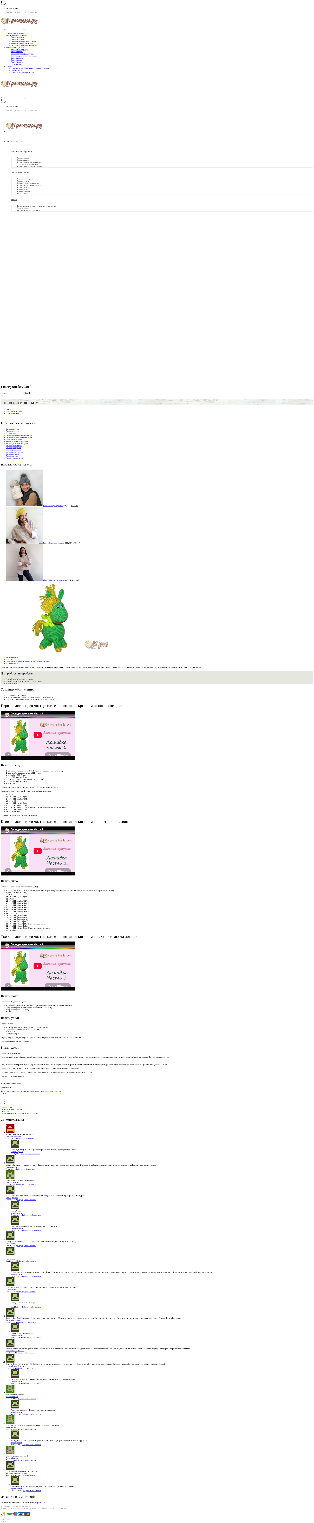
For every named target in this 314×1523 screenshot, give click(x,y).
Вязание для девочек (13, 450)
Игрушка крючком (54, 1091)
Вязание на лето (12, 456)
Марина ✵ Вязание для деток (17, 1473)
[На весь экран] (4, 1519)
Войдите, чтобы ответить (25, 1139)
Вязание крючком (12, 429)
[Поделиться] (7, 1519)
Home (8, 409)
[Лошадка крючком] (54, 653)
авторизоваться (39, 1503)
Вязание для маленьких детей (17, 444)
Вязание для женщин (14, 446)
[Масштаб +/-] (2, 1519)
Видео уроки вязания (14, 411)
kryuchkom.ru (16, 1213)
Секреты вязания (12, 433)
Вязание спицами (12, 431)
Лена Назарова (11, 1290)
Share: (3, 1093)
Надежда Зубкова (12, 1182)
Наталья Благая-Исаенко (15, 1351)
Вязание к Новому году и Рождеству (34, 1091)
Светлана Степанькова (14, 1136)
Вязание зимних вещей (14, 458)
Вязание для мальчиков (14, 452)
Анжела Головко (12, 1397)
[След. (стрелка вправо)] (4, 1521)
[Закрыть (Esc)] (9, 1519)
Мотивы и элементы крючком (17, 441)
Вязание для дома (12, 454)
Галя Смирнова (11, 1244)
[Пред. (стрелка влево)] (2, 1521)
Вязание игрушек (29, 661)
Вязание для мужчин (13, 448)
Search (27, 393)
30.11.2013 (10, 659)
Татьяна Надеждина (13, 1320)
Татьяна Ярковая (12, 657)
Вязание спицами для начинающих (19, 437)
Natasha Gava (11, 1167)
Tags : (3, 1091)
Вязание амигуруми (13, 1091)
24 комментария (12, 663)
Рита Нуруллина (12, 1198)
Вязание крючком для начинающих (19, 435)
